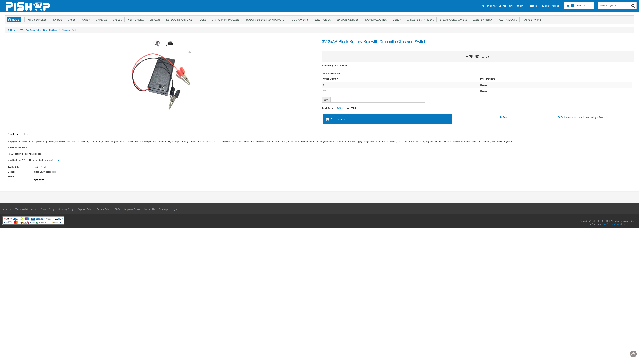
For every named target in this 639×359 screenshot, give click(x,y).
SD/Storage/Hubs (347, 19)
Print (505, 117)
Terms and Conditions (25, 209)
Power (85, 19)
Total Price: (339, 108)
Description (13, 134)
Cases (71, 19)
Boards (56, 19)
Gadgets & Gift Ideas (420, 19)
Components (300, 19)
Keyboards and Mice (178, 19)
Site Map (163, 209)
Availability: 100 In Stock (334, 65)
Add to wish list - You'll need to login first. (582, 117)
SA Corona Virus (611, 224)
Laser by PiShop (482, 19)
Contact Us (149, 209)
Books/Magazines (375, 19)
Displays (154, 19)
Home (15, 19)
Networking (135, 19)
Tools (201, 19)
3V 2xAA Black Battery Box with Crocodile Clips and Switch (49, 30)
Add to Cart (339, 119)
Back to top (633, 354)
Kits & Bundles (36, 19)
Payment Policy (85, 209)
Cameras (101, 19)
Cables (117, 19)
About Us (6, 209)
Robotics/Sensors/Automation (265, 19)
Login (174, 209)
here (58, 160)
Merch (396, 19)
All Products (507, 19)
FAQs (117, 209)
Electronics (322, 19)
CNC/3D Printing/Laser (225, 19)
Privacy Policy (47, 209)
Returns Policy (104, 209)
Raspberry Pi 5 (531, 19)
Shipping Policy (65, 209)
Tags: (26, 134)
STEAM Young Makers (452, 19)
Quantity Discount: (331, 73)
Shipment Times (132, 209)
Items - (580, 5)
